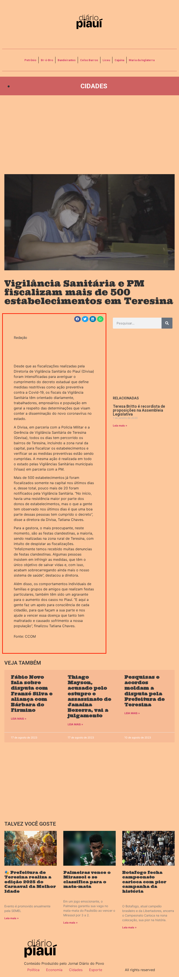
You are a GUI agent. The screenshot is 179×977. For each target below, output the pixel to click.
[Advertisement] (89, 134)
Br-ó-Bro (47, 60)
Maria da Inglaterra (142, 60)
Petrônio (30, 60)
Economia (54, 970)
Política (33, 970)
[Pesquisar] (167, 323)
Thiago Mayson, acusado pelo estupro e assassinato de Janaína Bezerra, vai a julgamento (89, 696)
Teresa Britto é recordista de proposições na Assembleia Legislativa (139, 410)
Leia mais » (120, 425)
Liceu (106, 60)
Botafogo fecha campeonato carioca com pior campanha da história (144, 882)
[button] (77, 319)
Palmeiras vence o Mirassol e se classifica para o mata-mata (87, 879)
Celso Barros (89, 60)
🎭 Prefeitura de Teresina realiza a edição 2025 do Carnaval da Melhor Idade (30, 882)
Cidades (94, 86)
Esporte (95, 970)
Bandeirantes (67, 60)
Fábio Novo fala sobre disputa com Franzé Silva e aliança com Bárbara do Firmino (32, 693)
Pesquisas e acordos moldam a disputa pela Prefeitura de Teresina (144, 691)
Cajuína (119, 60)
